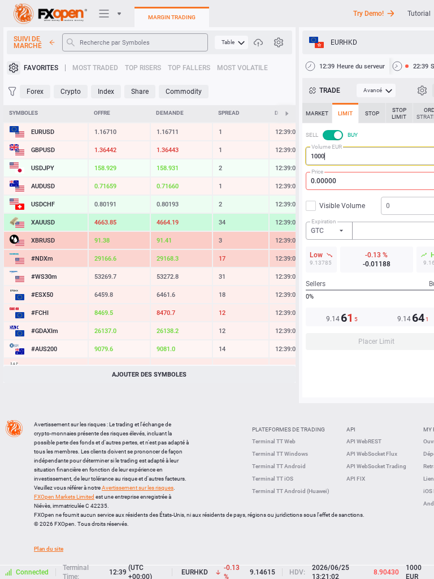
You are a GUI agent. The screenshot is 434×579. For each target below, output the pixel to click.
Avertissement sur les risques (137, 488)
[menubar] (231, 42)
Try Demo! (368, 14)
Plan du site (48, 549)
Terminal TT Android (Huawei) (290, 491)
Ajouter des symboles (149, 374)
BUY (353, 135)
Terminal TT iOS (272, 479)
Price (317, 171)
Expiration (323, 221)
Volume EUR (326, 147)
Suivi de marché (28, 42)
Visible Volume (342, 206)
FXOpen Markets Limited (64, 497)
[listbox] (329, 231)
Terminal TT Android (279, 466)
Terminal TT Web (274, 441)
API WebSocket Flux (371, 454)
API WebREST (363, 441)
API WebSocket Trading (376, 466)
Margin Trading (172, 17)
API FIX (355, 479)
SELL (312, 135)
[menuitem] (231, 42)
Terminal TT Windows (280, 454)
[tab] (317, 113)
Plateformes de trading (288, 429)
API (350, 429)
